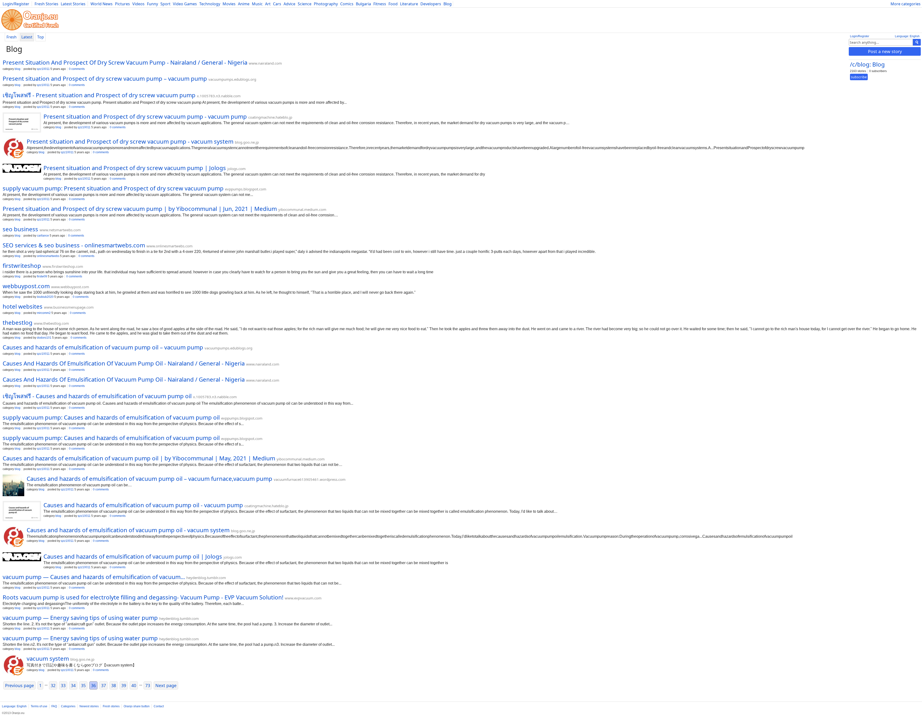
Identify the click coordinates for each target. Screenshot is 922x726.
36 (93, 685)
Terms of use (39, 706)
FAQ (54, 706)
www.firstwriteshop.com (62, 266)
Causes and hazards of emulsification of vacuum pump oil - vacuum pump (143, 505)
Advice (289, 3)
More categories (906, 3)
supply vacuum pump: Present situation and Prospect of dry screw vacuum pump (113, 188)
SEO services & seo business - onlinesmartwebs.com (74, 245)
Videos (138, 3)
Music (257, 3)
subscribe (859, 77)
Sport (165, 3)
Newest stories (89, 706)
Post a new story (885, 51)
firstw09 (42, 276)
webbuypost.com (26, 286)
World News (102, 3)
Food (393, 3)
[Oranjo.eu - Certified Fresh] (30, 30)
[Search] (917, 42)
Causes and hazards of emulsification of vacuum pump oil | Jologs (132, 556)
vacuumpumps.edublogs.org (232, 79)
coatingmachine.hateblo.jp (270, 117)
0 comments (77, 69)
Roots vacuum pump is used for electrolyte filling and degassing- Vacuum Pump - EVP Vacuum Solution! (143, 597)
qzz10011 (43, 69)
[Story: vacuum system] (13, 665)
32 (53, 685)
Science (304, 3)
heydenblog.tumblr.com (206, 577)
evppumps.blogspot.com (245, 189)
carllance (43, 235)
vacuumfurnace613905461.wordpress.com (310, 479)
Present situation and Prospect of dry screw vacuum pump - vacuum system (130, 141)
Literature (409, 3)
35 (83, 685)
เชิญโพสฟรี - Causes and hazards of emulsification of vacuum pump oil (97, 396)
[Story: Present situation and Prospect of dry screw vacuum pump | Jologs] (22, 169)
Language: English (907, 36)
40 (133, 685)
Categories (68, 706)
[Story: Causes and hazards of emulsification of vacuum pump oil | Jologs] (22, 557)
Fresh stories (111, 706)
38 (113, 685)
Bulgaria (363, 3)
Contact (159, 706)
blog (17, 69)
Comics (346, 3)
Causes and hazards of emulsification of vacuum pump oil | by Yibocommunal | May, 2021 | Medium (139, 458)
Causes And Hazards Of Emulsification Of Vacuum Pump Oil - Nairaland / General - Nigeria (124, 363)
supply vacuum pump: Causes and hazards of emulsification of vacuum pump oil (111, 417)
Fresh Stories (46, 3)
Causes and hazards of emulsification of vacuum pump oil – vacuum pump (103, 347)
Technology (209, 3)
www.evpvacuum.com (303, 598)
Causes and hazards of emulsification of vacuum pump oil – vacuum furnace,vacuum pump (149, 478)
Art (268, 3)
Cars (277, 3)
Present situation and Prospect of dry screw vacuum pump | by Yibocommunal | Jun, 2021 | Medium (140, 209)
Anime (243, 3)
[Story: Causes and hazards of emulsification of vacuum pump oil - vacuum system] (13, 537)
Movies (229, 3)
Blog (447, 3)
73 (147, 685)
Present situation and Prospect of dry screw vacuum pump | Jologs (134, 168)
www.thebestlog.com (51, 323)
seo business (20, 229)
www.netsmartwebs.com (60, 229)
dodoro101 (44, 337)
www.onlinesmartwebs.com (169, 246)
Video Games (185, 3)
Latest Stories (73, 3)
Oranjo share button (137, 706)
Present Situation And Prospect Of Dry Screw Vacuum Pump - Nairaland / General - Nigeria (125, 62)
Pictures (122, 3)
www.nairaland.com (265, 63)
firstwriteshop (22, 265)
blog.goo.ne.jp (247, 142)
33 (63, 685)
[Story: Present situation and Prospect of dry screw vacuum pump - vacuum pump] (22, 123)
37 (103, 685)
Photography (326, 3)
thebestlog (17, 322)
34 (73, 685)
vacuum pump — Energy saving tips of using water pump (80, 618)
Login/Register (16, 3)
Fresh (11, 37)
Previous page (19, 685)
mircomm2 (44, 313)
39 (123, 685)
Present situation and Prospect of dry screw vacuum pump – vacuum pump (105, 78)
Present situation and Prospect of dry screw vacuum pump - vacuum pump (145, 116)
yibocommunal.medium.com (302, 209)
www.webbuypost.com (70, 286)
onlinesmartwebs (48, 256)
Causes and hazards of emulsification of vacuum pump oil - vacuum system (128, 530)
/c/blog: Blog (867, 64)
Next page (165, 685)
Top (40, 37)
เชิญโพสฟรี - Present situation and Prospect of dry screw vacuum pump (99, 95)
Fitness (379, 3)
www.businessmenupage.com (69, 307)
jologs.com (236, 168)
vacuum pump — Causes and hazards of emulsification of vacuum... (94, 577)
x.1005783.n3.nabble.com (219, 95)
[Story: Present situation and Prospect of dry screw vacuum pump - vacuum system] (13, 148)
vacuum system (48, 658)
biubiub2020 (45, 297)
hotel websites (22, 306)
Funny (152, 3)
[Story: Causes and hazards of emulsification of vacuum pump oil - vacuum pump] (22, 511)
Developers (430, 3)
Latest (26, 37)
